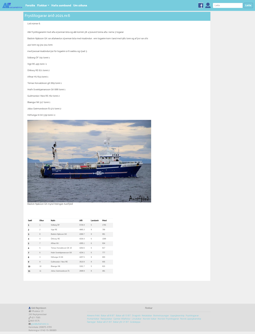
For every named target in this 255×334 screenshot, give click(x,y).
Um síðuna (80, 5)
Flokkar (42, 5)
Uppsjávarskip (177, 315)
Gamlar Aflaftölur (122, 318)
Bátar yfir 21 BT (121, 321)
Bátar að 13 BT (123, 315)
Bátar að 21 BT (104, 321)
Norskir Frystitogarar (168, 318)
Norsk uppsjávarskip (190, 318)
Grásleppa (135, 321)
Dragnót (136, 315)
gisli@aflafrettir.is (40, 323)
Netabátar (147, 315)
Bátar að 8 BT (108, 315)
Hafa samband (61, 5)
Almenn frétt (93, 315)
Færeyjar (91, 321)
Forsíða (30, 5)
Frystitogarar (192, 315)
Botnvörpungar (161, 315)
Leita (248, 5)
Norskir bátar (149, 318)
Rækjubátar (106, 318)
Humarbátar (93, 318)
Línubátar (137, 318)
